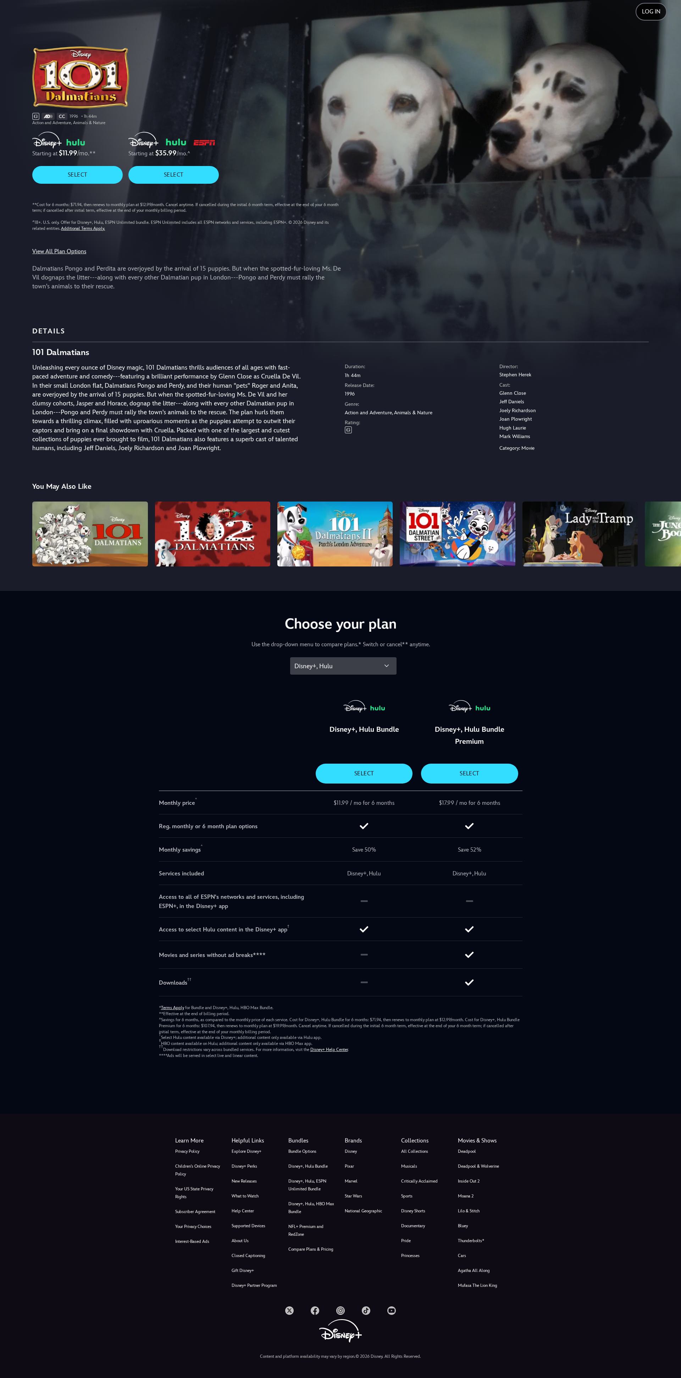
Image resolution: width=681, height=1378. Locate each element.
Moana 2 (466, 1196)
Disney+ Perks (244, 1166)
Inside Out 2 (469, 1181)
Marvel (351, 1181)
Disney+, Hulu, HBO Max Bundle (311, 1207)
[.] (289, 1310)
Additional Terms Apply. (83, 228)
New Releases (244, 1181)
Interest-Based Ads (192, 1241)
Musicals (409, 1166)
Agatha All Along (474, 1270)
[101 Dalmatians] (90, 534)
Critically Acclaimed (419, 1181)
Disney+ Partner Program (254, 1285)
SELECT (77, 174)
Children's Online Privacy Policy (197, 1170)
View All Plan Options (59, 251)
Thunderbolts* (471, 1240)
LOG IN (651, 11)
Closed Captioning (248, 1255)
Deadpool (467, 1151)
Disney (351, 1151)
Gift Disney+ (243, 1270)
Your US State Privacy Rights (194, 1192)
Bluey (463, 1225)
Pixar (349, 1166)
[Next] (667, 533)
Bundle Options (302, 1151)
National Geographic (363, 1210)
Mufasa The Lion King (477, 1285)
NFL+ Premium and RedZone (305, 1230)
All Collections (414, 1151)
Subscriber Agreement (195, 1211)
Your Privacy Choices (193, 1226)
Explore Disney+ (246, 1151)
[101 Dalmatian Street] (457, 534)
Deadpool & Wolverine (478, 1166)
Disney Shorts (413, 1210)
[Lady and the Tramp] (580, 534)
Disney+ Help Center (329, 1049)
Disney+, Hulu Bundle (308, 1166)
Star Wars (353, 1196)
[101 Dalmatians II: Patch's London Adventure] (335, 534)
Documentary (413, 1225)
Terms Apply (172, 1007)
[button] (255, 1140)
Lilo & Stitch (469, 1210)
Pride (406, 1240)
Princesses (410, 1255)
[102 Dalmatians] (212, 534)
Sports (407, 1196)
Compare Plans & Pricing (310, 1249)
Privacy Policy (187, 1151)
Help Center (243, 1210)
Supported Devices (248, 1225)
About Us (240, 1240)
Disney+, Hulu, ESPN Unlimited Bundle (307, 1185)
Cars (462, 1255)
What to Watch (245, 1196)
